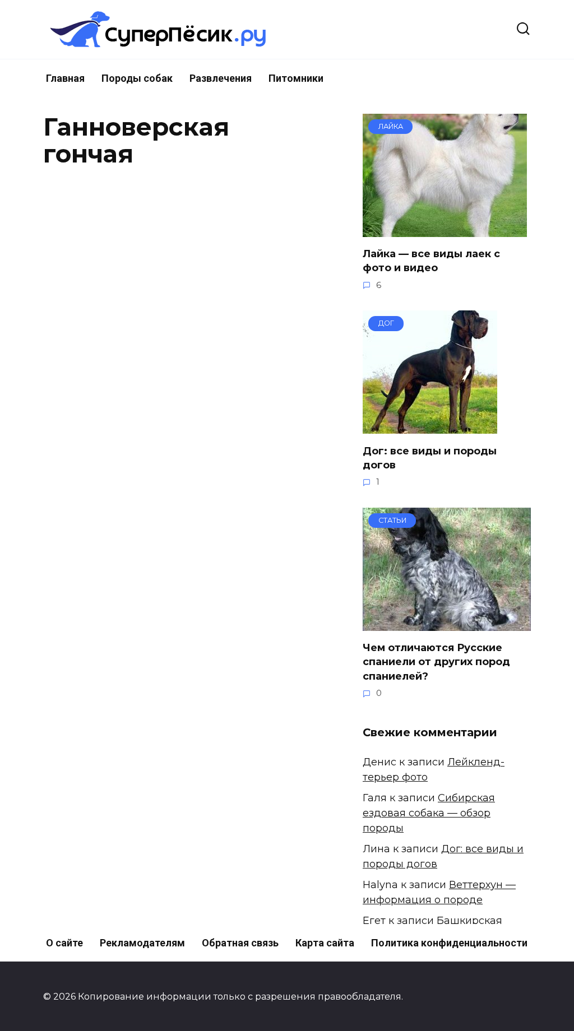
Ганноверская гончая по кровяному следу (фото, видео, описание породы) (231, 288)
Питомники (296, 78)
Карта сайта (324, 943)
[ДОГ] (430, 426)
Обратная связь (240, 943)
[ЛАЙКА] (445, 229)
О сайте (64, 943)
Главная (65, 78)
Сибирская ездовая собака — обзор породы (429, 813)
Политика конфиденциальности (449, 943)
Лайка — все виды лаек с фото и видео (431, 261)
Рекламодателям (142, 943)
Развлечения (220, 78)
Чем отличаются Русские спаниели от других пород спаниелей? (436, 662)
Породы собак (137, 78)
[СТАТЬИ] (447, 623)
